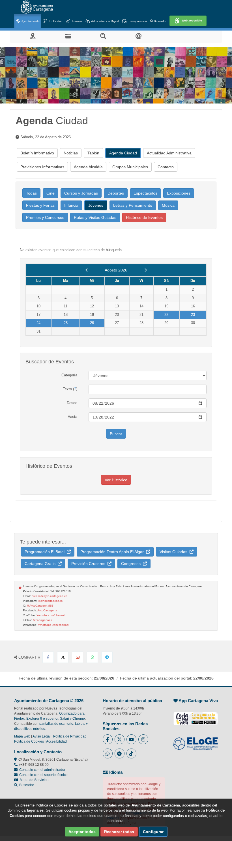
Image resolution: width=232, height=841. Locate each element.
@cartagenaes (42, 620)
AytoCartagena (47, 610)
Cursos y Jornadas (81, 193)
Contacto (166, 167)
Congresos (132, 563)
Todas (31, 193)
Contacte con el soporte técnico (43, 775)
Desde (72, 403)
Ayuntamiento (30, 21)
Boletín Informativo (37, 153)
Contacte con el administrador (42, 770)
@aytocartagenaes (50, 600)
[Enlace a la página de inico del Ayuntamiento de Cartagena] (36, 7)
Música (168, 205)
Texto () (70, 389)
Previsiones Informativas (42, 167)
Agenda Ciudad (123, 153)
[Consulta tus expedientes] (68, 36)
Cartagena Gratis (41, 563)
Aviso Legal (42, 736)
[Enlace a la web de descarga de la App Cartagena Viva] (195, 716)
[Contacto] (138, 36)
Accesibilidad (56, 741)
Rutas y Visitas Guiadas (95, 217)
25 (66, 323)
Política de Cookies (29, 741)
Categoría (69, 375)
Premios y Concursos (45, 217)
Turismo (76, 21)
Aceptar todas (82, 831)
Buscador (159, 21)
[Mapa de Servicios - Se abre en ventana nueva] (33, 36)
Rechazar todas (119, 831)
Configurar (153, 831)
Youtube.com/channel (50, 615)
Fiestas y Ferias (40, 205)
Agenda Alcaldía (88, 167)
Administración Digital (105, 21)
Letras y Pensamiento (132, 205)
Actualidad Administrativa (169, 153)
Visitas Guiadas (175, 551)
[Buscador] (103, 36)
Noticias (71, 153)
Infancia (71, 205)
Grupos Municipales (130, 167)
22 (166, 314)
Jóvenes (95, 205)
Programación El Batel (46, 551)
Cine (50, 193)
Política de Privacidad (70, 736)
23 (193, 314)
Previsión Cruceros (89, 563)
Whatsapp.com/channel (53, 624)
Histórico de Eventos (144, 217)
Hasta (72, 417)
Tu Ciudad (55, 21)
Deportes (116, 193)
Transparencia (137, 21)
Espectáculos (145, 193)
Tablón (93, 153)
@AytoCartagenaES (40, 605)
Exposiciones (178, 193)
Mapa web (22, 736)
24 (38, 323)
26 (92, 323)
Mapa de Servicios (33, 780)
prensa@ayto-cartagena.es (49, 596)
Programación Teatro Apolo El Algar (113, 551)
